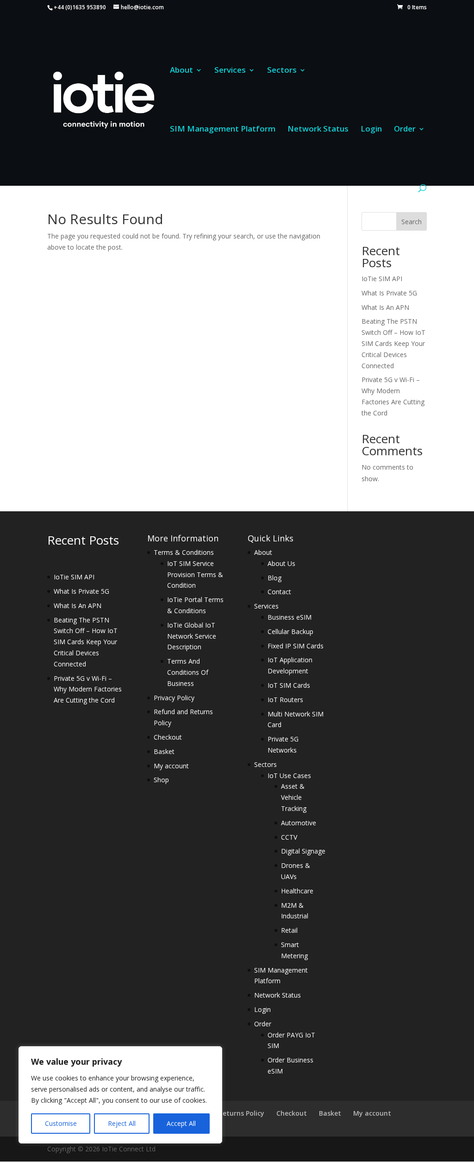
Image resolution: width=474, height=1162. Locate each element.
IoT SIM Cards (289, 685)
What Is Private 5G (389, 293)
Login (371, 130)
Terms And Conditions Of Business (187, 672)
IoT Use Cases (289, 775)
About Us (281, 563)
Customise (61, 1123)
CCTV (289, 837)
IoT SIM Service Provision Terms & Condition (195, 574)
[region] (120, 1094)
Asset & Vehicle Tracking (293, 797)
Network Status (318, 130)
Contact (279, 591)
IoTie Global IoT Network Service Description (191, 636)
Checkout (168, 737)
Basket (164, 751)
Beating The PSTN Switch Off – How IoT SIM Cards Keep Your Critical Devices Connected (393, 343)
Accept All (181, 1123)
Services (230, 71)
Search (411, 221)
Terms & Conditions (184, 552)
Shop (161, 779)
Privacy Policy (174, 697)
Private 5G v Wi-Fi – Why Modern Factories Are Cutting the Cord (88, 689)
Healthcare (297, 890)
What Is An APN (385, 307)
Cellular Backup (290, 631)
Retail (289, 930)
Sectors (282, 71)
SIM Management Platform (222, 130)
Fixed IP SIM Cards (296, 645)
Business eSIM (290, 617)
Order (405, 130)
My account (171, 765)
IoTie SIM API (382, 278)
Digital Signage (303, 851)
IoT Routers (285, 699)
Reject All (122, 1123)
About (181, 71)
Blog (274, 577)
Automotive (298, 822)
